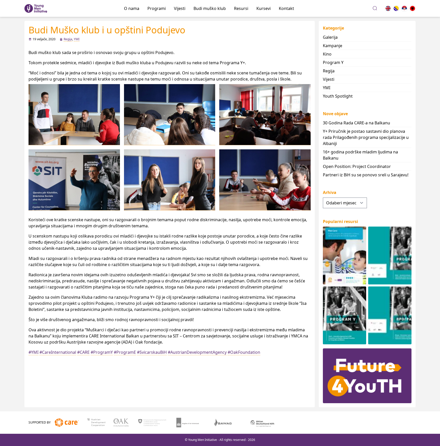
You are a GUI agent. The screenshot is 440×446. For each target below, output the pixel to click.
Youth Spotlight (338, 96)
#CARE (83, 352)
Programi (156, 8)
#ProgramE (125, 352)
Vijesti (179, 8)
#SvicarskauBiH (152, 352)
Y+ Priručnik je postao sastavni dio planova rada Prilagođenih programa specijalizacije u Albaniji (366, 137)
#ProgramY (102, 352)
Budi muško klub (210, 8)
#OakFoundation (244, 352)
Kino (327, 54)
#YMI (33, 352)
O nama (131, 8)
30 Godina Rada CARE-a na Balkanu (356, 123)
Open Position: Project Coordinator (357, 166)
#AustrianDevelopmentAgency (197, 352)
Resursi (241, 8)
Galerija (330, 37)
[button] (74, 114)
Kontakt (286, 8)
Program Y (333, 62)
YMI (76, 39)
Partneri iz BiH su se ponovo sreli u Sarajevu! (365, 175)
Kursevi (263, 8)
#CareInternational (57, 352)
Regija (68, 39)
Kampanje (332, 45)
